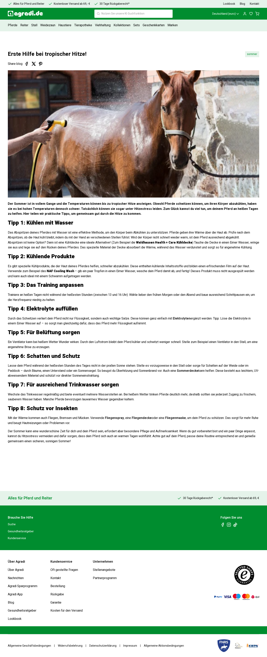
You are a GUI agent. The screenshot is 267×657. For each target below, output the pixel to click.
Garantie (55, 602)
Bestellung (57, 586)
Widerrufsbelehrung (70, 646)
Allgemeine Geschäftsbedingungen (29, 646)
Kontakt (55, 578)
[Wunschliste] (251, 14)
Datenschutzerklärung (102, 646)
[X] (33, 64)
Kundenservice (17, 538)
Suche (12, 524)
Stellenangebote (104, 570)
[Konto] (245, 14)
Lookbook (15, 618)
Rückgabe (57, 594)
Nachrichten (16, 578)
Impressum (130, 646)
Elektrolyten (181, 318)
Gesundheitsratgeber (21, 531)
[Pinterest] (41, 64)
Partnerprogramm (105, 578)
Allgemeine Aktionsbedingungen (164, 646)
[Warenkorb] (257, 14)
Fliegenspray (114, 418)
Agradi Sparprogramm (22, 586)
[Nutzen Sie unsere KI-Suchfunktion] (98, 13)
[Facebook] (26, 64)
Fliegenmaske (175, 418)
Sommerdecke (187, 370)
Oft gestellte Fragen (64, 570)
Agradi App (15, 594)
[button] (13, 25)
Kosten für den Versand (66, 610)
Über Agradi (16, 570)
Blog (11, 602)
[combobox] (133, 14)
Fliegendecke (142, 418)
